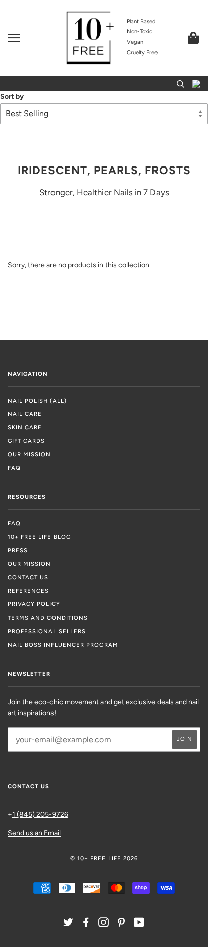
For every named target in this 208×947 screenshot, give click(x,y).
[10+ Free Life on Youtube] (139, 924)
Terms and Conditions (48, 617)
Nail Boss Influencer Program (63, 644)
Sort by (12, 96)
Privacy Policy (34, 603)
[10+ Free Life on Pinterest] (121, 924)
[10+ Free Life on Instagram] (103, 924)
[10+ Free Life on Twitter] (68, 924)
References (28, 590)
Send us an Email (34, 833)
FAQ (14, 467)
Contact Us (28, 577)
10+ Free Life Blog (39, 536)
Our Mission (29, 454)
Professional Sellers (47, 631)
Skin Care (25, 427)
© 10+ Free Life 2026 (104, 858)
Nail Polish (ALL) (37, 400)
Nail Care (25, 413)
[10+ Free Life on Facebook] (86, 924)
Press (18, 550)
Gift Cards (26, 440)
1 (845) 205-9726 (40, 814)
